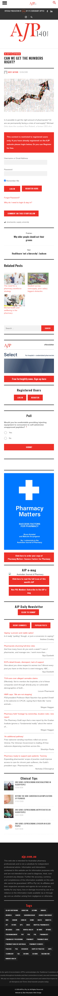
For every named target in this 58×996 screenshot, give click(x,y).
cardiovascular (29, 915)
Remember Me (12, 181)
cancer (17, 915)
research (24, 949)
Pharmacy (29, 939)
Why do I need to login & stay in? (18, 202)
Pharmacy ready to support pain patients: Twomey (25, 756)
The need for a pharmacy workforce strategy (12, 288)
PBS (28, 934)
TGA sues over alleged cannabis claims (21, 678)
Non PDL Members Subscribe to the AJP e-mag (29, 591)
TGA (18, 954)
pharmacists (11, 222)
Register (35, 397)
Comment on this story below (21, 213)
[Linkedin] (51, 11)
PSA (16, 949)
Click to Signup (28, 612)
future (13, 925)
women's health (11, 959)
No (10, 438)
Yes (10, 432)
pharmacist (44, 934)
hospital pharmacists (41, 925)
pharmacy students (36, 944)
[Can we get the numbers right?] (29, 95)
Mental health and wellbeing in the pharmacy (11, 310)
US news (35, 954)
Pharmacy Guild (42, 939)
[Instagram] (26, 17)
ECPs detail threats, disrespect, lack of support (24, 662)
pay (22, 934)
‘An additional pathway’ (14, 736)
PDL (35, 934)
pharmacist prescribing (14, 939)
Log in (20, 397)
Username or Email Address (16, 158)
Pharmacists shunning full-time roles (19, 646)
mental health (28, 930)
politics (8, 949)
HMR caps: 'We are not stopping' (18, 694)
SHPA (49, 949)
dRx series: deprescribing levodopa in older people (32, 824)
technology (9, 954)
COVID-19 (23, 920)
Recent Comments (20, 625)
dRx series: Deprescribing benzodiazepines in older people (33, 783)
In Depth (8, 54)
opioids (48, 930)
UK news (26, 954)
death (40, 920)
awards (43, 910)
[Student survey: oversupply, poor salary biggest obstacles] (38, 279)
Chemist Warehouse (45, 915)
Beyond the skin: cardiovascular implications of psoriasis (33, 797)
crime (32, 920)
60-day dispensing (12, 910)
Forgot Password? (12, 198)
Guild (28, 925)
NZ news (39, 930)
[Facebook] (47, 11)
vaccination (45, 954)
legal (18, 930)
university (25, 222)
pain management (11, 934)
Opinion (17, 54)
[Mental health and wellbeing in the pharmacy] (14, 300)
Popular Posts (41, 625)
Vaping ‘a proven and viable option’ (19, 633)
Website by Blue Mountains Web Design (28, 992)
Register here (31, 188)
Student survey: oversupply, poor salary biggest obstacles (37, 288)
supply (18, 222)
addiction (25, 910)
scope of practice (38, 949)
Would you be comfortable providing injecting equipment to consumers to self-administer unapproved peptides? (25, 424)
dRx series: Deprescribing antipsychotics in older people (32, 810)
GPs (21, 925)
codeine (14, 920)
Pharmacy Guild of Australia (16, 944)
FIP (7, 925)
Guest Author (13, 72)
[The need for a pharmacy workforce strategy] (14, 279)
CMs (7, 920)
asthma (34, 910)
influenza (9, 930)
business (9, 915)
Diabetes (48, 920)
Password (8, 169)
